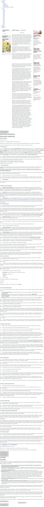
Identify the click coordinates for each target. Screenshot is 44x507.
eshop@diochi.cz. (39, 389)
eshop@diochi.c (4, 444)
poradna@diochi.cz (3, 497)
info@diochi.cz (29, 337)
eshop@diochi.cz (36, 337)
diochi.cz (36, 297)
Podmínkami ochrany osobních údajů (23, 499)
